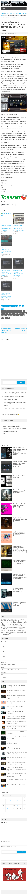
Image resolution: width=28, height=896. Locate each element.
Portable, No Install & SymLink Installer (11, 669)
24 (3, 808)
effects (7, 620)
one (5, 313)
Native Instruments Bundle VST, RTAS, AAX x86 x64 (21, 328)
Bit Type (4, 662)
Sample (4, 672)
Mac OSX (9, 13)
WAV (8, 634)
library (9, 624)
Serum (8, 628)
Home (2, 13)
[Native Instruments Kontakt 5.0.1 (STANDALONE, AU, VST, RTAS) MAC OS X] (18, 218)
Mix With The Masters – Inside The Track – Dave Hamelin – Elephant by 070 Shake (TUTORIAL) (16, 697)
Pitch (16, 313)
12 (10, 803)
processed (20, 313)
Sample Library (10, 627)
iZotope (11, 622)
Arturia (4, 619)
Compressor (22, 619)
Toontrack (3, 632)
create (2, 310)
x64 (26, 13)
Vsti (9, 317)
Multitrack (8, 625)
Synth (2, 317)
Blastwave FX (16, 619)
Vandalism (12, 632)
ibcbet (3, 885)
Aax (4, 643)
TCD (23, 630)
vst (6, 317)
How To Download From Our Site (8, 846)
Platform (4, 667)
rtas (25, 313)
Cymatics (3, 620)
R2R (2, 627)
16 (24, 803)
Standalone (18, 13)
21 (17, 805)
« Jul (3, 813)
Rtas (14, 13)
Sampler (3, 315)
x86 (2, 15)
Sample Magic (16, 627)
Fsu (11, 310)
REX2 (5, 627)
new (2, 313)
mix (24, 310)
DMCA (2, 844)
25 (7, 808)
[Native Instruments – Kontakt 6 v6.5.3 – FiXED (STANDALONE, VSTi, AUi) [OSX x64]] (6, 285)
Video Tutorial (17, 632)
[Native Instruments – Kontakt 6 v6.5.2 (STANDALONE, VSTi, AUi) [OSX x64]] (6, 263)
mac (21, 310)
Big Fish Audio (10, 619)
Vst (23, 13)
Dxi (4, 649)
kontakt (16, 622)
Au (5, 13)
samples (4, 629)
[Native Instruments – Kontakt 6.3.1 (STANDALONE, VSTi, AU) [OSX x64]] (18, 263)
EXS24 (11, 620)
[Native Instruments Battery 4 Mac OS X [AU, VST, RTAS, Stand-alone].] (6, 240)
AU (6, 619)
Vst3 (4, 659)
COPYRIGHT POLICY (5, 841)
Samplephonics (22, 627)
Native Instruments (17, 625)
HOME (2, 839)
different (8, 310)
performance (10, 313)
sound (16, 315)
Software (4, 674)
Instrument (16, 310)
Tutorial (7, 632)
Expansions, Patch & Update (8, 664)
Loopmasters (15, 624)
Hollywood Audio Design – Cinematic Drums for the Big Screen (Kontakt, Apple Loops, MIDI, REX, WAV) (16, 775)
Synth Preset (19, 630)
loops (20, 624)
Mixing (3, 625)
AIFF (2, 619)
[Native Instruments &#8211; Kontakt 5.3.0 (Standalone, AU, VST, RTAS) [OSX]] (6, 218)
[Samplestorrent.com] (14, 6)
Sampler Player (9, 315)
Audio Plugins (5, 641)
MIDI (24, 624)
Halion (14, 620)
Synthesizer (12, 630)
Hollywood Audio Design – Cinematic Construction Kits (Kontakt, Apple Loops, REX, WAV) (17, 769)
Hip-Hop (17, 620)
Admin (4, 33)
